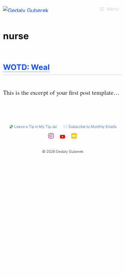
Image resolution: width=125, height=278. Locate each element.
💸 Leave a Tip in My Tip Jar (33, 126)
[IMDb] (74, 138)
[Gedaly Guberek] (26, 9)
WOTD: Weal (26, 67)
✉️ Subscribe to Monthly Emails (90, 126)
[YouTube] (62, 138)
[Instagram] (51, 138)
